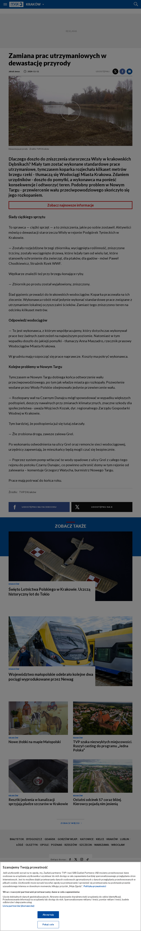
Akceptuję (48, 914)
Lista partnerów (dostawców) (18, 905)
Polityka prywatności (95, 886)
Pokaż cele (48, 924)
